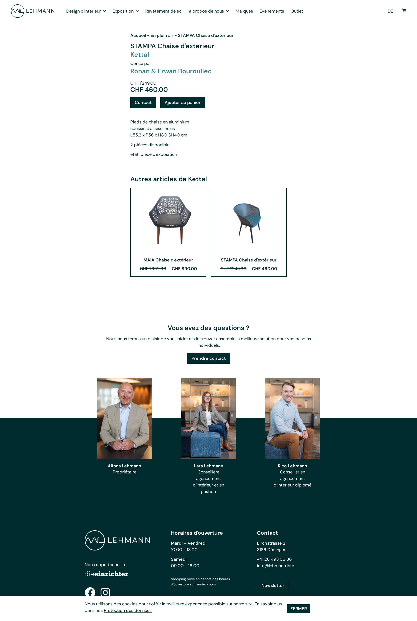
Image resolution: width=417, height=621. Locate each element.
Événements (272, 11)
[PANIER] (404, 10)
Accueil (138, 35)
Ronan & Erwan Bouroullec (171, 71)
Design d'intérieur (83, 11)
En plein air (162, 35)
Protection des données (128, 610)
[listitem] (208, 341)
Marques (244, 11)
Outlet (297, 11)
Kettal (139, 54)
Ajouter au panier (182, 102)
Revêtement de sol (163, 11)
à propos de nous (206, 11)
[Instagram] (105, 592)
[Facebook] (90, 592)
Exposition (123, 11)
